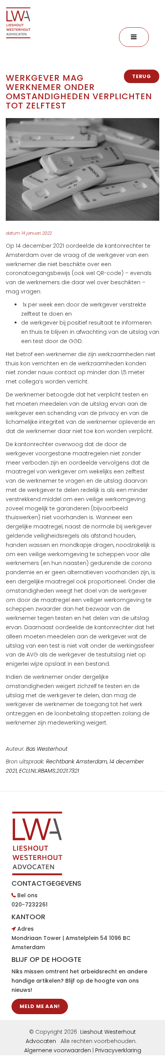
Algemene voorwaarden (57, 1050)
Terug (141, 76)
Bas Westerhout (47, 749)
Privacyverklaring (118, 1050)
